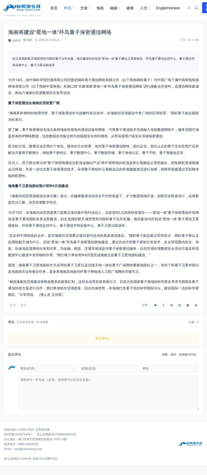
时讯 (67, 7)
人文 (143, 7)
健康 (130, 7)
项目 (30, 39)
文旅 (84, 7)
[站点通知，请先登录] (196, 7)
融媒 (113, 7)
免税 (100, 7)
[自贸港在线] (25, 7)
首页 (54, 7)
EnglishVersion (168, 7)
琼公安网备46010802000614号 (56, 434)
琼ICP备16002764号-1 (18, 434)
